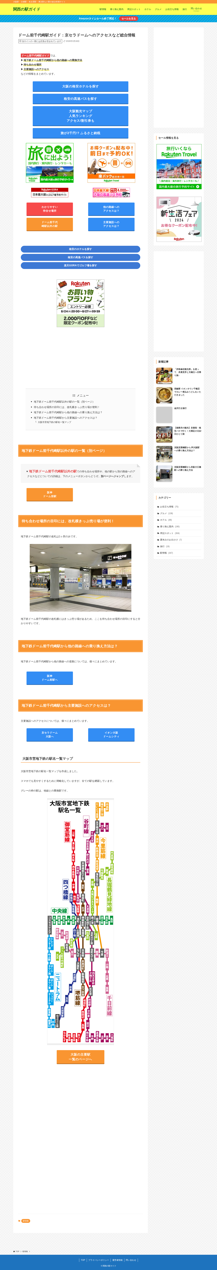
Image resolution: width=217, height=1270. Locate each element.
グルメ (166, 513)
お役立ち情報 (169, 506)
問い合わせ (131, 1260)
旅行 (165, 546)
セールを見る (129, 18)
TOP (83, 1260)
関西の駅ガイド (27, 9)
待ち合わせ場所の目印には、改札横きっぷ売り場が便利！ (67, 407)
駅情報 (26, 1221)
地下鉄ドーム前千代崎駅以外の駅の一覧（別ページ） (64, 401)
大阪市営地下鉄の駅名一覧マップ (54, 422)
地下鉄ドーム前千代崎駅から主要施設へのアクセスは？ (65, 417)
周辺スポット (170, 533)
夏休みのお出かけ (171, 539)
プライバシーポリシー (98, 1260)
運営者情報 (117, 1260)
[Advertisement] (80, 356)
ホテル (166, 520)
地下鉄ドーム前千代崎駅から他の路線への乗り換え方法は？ (68, 412)
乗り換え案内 (170, 526)
